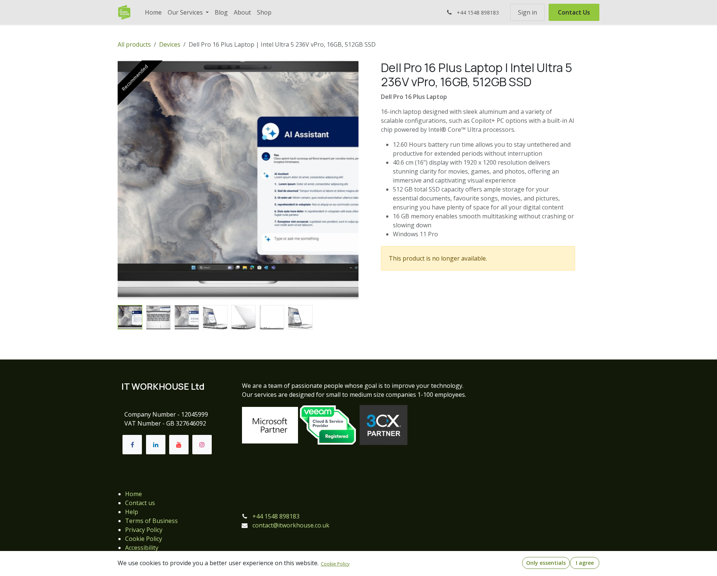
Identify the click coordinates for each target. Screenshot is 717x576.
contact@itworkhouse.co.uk (290, 525)
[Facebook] (132, 444)
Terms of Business (151, 521)
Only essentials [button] (546, 562)
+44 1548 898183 (275, 516)
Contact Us (574, 12)
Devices (169, 44)
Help (131, 512)
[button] (130, 181)
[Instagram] (202, 444)
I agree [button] (585, 562)
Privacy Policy (143, 530)
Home (133, 494)
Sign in (527, 12)
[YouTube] (179, 444)
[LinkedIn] (155, 444)
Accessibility (141, 548)
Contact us (140, 503)
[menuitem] (153, 12)
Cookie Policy (143, 539)
